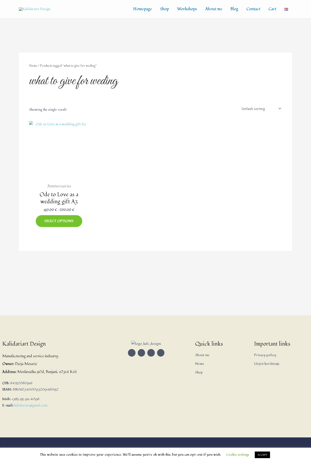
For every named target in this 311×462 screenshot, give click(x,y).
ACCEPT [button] (262, 455)
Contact (253, 9)
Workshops (187, 9)
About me (213, 9)
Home (33, 66)
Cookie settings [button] (237, 454)
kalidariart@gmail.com (30, 405)
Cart (272, 9)
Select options (59, 221)
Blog (234, 9)
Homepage (142, 9)
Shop (164, 9)
